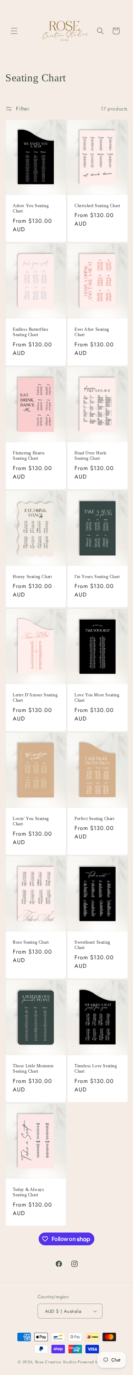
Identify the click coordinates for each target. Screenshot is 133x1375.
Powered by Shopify (96, 1362)
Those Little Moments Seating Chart (33, 1068)
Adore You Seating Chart (31, 208)
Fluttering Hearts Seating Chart (29, 456)
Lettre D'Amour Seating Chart (35, 697)
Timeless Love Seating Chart (95, 1068)
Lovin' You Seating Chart (31, 821)
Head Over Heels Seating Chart (90, 456)
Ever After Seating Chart (91, 332)
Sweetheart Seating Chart (92, 945)
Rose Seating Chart (31, 942)
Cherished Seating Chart (97, 205)
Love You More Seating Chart (97, 697)
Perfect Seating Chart (94, 818)
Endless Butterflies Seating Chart (30, 332)
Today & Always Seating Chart (28, 1192)
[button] (14, 31)
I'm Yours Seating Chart (97, 576)
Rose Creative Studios (56, 1362)
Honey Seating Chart (32, 576)
